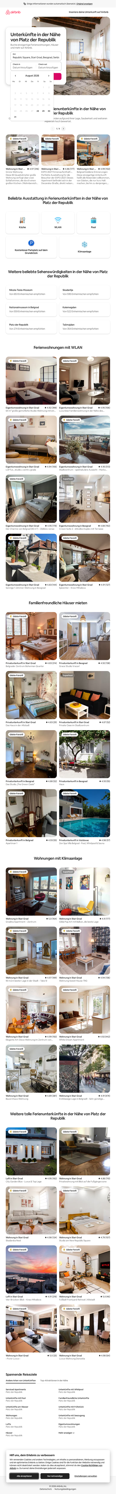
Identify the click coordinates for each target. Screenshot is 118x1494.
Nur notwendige (55, 1476)
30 (49, 111)
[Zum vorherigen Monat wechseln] (15, 76)
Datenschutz (46, 1489)
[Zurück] (52, 128)
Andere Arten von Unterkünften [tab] (21, 1380)
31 (15, 117)
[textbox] (23, 67)
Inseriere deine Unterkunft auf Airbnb (88, 12)
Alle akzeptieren (24, 1476)
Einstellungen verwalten (86, 1476)
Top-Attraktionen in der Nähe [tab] (54, 1380)
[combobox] (36, 57)
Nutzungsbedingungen (65, 1489)
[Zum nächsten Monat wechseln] (49, 76)
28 (38, 111)
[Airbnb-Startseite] (13, 12)
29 (43, 111)
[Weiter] (63, 128)
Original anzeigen (84, 3)
